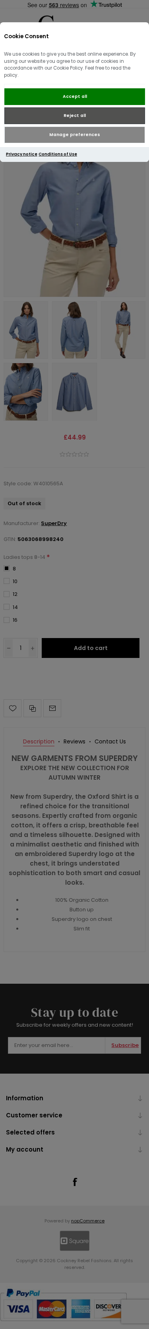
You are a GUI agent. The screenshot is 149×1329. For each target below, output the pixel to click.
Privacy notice (21, 154)
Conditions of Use (58, 154)
